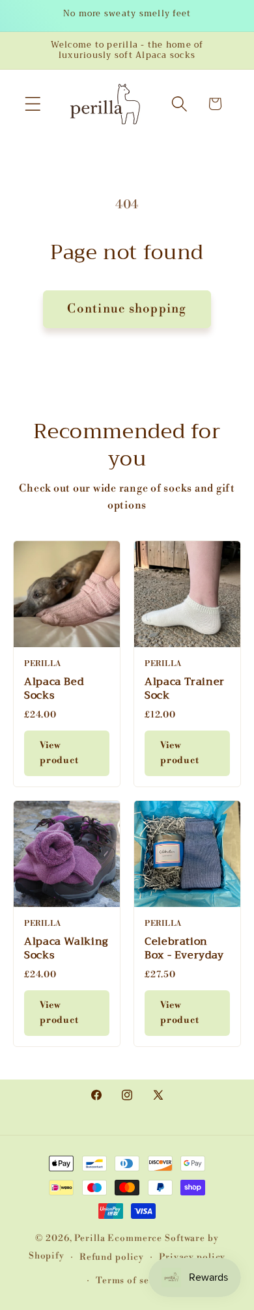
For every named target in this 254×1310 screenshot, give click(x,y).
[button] (33, 104)
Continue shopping (126, 308)
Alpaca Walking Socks (66, 948)
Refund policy (111, 1256)
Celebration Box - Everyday (184, 948)
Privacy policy (192, 1256)
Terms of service (134, 1280)
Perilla (89, 1238)
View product (59, 753)
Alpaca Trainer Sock (185, 688)
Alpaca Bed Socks (53, 688)
